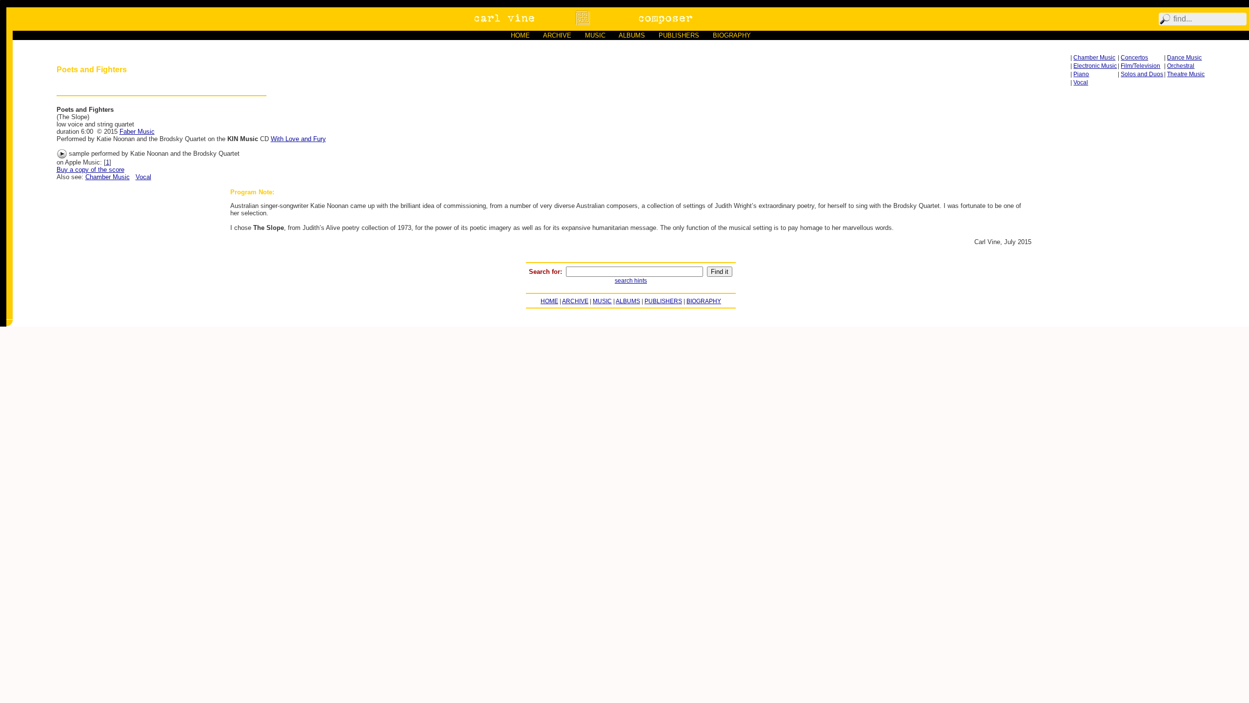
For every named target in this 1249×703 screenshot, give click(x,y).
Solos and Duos (1142, 74)
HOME (520, 35)
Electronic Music (1095, 65)
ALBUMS (632, 35)
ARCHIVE (557, 35)
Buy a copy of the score (90, 169)
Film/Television (1140, 65)
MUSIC (595, 35)
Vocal (1080, 82)
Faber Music (137, 131)
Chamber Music (1094, 57)
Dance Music (1184, 57)
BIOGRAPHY (732, 35)
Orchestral (1180, 65)
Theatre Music (1186, 74)
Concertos (1134, 57)
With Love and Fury (298, 139)
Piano (1081, 74)
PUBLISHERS (679, 35)
